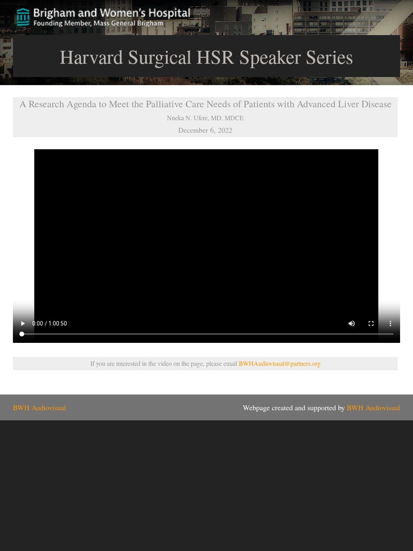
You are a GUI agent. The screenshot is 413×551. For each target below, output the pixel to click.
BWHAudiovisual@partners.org (280, 363)
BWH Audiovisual (39, 407)
